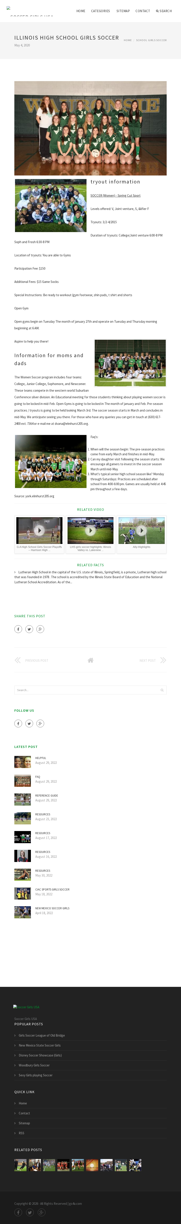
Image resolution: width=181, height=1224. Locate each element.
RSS (21, 1133)
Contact (143, 11)
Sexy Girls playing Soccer (36, 1075)
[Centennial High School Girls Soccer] (106, 1165)
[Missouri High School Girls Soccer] (63, 1165)
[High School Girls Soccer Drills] (20, 1165)
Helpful (40, 758)
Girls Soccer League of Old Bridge (42, 1035)
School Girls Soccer (151, 40)
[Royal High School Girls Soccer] (92, 1165)
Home (80, 11)
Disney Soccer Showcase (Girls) (40, 1055)
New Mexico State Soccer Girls (40, 1045)
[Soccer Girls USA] (30, 8)
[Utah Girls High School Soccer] (78, 1165)
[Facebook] (18, 629)
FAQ (37, 777)
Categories (100, 11)
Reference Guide (46, 795)
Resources (42, 814)
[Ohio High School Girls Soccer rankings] (135, 1165)
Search (166, 11)
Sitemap (123, 11)
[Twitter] (29, 629)
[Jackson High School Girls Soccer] (35, 1165)
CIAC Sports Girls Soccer (52, 889)
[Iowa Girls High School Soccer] (49, 1165)
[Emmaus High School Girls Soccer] (121, 1165)
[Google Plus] (40, 629)
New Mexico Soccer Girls (52, 908)
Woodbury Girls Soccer (34, 1065)
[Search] (162, 690)
